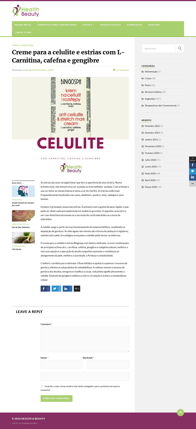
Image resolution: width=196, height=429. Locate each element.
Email (90, 358)
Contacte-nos (23, 32)
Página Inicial (23, 25)
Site (85, 358)
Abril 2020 (150, 180)
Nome (44, 358)
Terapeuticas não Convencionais (56, 25)
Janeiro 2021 (151, 139)
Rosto (148, 85)
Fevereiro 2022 (152, 125)
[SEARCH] (179, 48)
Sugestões (154, 25)
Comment (46, 324)
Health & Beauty (33, 418)
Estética (87, 25)
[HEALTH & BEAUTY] (25, 15)
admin (26, 70)
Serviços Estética (110, 25)
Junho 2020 (151, 166)
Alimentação (134, 25)
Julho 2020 (150, 159)
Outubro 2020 (152, 153)
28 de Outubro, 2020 (42, 70)
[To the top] (180, 412)
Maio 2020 (150, 173)
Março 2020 (151, 186)
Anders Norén (29, 423)
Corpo (16, 45)
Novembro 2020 (153, 146)
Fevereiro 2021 (152, 132)
